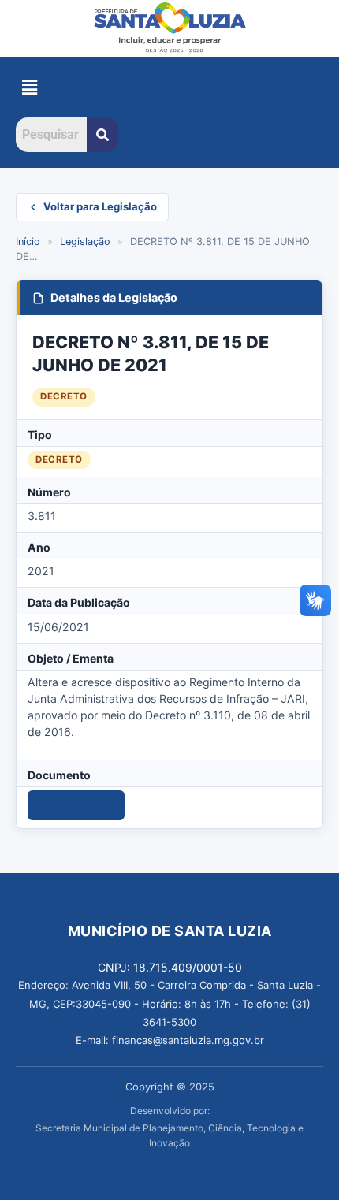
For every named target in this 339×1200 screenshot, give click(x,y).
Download (84, 805)
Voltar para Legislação (100, 206)
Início (28, 241)
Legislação (85, 241)
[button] (29, 87)
